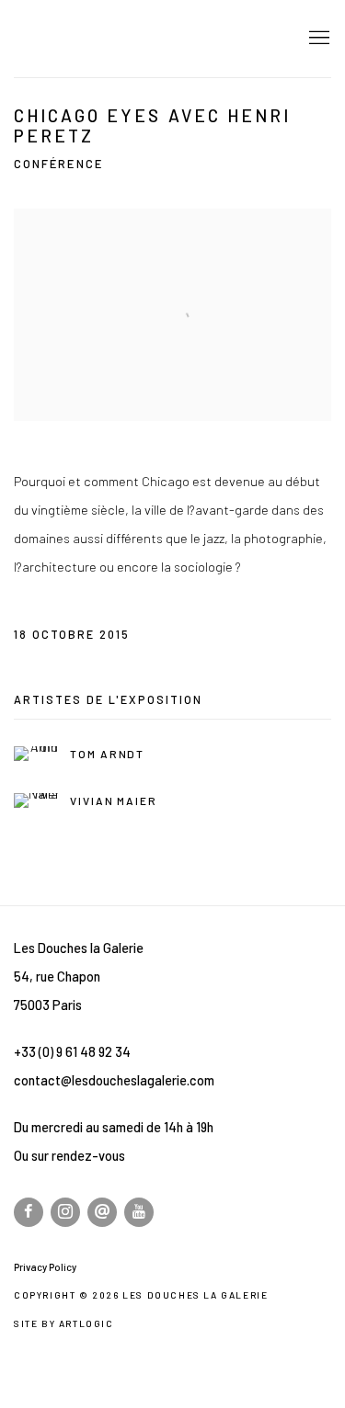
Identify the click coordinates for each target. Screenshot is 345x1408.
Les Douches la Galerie (142, 38)
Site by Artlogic (64, 1323)
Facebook (28, 1212)
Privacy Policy (45, 1267)
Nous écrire (102, 1212)
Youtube (139, 1212)
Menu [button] (317, 38)
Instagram (65, 1212)
